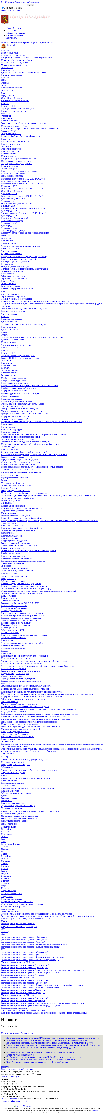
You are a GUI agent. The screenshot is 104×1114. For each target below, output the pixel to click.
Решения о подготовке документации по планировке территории (31, 727)
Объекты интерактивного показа (16, 793)
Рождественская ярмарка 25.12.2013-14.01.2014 (23, 179)
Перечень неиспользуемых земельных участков (23, 561)
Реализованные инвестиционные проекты (20, 671)
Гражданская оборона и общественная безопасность (25, 413)
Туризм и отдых (8, 785)
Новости (49, 42)
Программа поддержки (11, 536)
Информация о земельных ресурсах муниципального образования (31, 697)
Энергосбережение (10, 601)
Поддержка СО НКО (10, 347)
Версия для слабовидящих (27, 2)
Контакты (5, 113)
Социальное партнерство (12, 563)
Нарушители (7, 640)
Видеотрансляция (9, 373)
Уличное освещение (10, 632)
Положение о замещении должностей (18, 259)
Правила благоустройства (13, 739)
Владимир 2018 (8, 206)
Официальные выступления (14, 278)
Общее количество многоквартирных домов (21, 593)
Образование (7, 767)
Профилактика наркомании (14, 378)
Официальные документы (13, 276)
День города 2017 (9, 201)
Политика (95, 1110)
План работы (7, 653)
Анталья (5, 883)
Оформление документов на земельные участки (23, 699)
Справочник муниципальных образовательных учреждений (29, 770)
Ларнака (5, 878)
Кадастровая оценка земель (13, 711)
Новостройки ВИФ (10, 449)
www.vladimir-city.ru (10, 1076)
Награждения (7, 274)
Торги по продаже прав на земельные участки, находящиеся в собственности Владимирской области (48, 916)
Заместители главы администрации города (21, 246)
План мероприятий (10, 151)
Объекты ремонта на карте (13, 581)
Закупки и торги (8, 890)
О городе (5, 83)
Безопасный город (9, 375)
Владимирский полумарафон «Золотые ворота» (23, 208)
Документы (11, 38)
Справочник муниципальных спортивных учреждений (26, 778)
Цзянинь (5, 866)
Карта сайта (16, 1069)
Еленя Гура (6, 856)
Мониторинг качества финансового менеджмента (24, 493)
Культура (5, 757)
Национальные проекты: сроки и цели (19, 926)
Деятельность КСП (10, 329)
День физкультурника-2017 (13, 198)
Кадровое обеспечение (11, 253)
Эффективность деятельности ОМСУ (18, 511)
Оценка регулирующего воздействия (18, 530)
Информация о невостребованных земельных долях (25, 706)
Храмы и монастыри (10, 791)
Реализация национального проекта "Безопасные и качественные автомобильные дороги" (43, 970)
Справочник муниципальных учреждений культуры (25, 760)
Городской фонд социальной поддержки (19, 459)
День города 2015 (9, 186)
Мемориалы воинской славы (14, 65)
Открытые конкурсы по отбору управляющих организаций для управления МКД (38, 591)
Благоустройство (9, 628)
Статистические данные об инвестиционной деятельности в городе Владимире (38, 666)
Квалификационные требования (16, 261)
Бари (3, 839)
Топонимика (7, 741)
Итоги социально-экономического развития (21, 508)
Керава (4, 851)
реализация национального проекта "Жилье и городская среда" (30, 947)
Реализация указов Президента (15, 515)
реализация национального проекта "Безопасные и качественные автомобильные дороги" (42, 985)
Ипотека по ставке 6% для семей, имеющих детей (24, 452)
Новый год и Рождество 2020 (14, 218)
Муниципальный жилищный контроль (19, 620)
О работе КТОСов (9, 131)
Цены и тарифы (8, 596)
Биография (6, 238)
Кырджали (6, 861)
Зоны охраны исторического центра (17, 736)
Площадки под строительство (15, 556)
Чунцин (4, 868)
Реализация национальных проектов (18, 923)
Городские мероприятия (12, 176)
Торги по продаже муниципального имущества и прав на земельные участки (36, 914)
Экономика (6, 503)
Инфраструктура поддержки (14, 541)
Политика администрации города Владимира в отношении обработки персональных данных (44, 1013)
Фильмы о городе (9, 168)
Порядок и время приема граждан (16, 401)
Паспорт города (8, 513)
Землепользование (9, 701)
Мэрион (5, 849)
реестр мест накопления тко (14, 576)
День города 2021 (9, 223)
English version (7, 2)
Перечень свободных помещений (16, 558)
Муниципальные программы (14, 478)
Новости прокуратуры (11, 429)
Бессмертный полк (9, 53)
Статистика (27, 1069)
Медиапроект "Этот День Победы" (17, 62)
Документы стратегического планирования (21, 472)
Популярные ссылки (11, 1033)
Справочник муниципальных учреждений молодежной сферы (30, 811)
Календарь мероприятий (12, 762)
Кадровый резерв (9, 264)
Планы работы (8, 281)
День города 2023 (9, 228)
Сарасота (5, 846)
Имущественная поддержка (14, 548)
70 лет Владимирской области (15, 181)
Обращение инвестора (11, 676)
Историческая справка (11, 88)
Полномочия (7, 241)
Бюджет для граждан (10, 500)
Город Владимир (14, 28)
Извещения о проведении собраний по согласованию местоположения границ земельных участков (47, 694)
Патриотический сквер (11, 75)
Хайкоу (4, 863)
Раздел (19, 8)
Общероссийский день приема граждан (19, 409)
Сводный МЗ (7, 896)
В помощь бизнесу (9, 538)
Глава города (7, 235)
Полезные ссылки (9, 121)
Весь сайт (8, 8)
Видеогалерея (7, 70)
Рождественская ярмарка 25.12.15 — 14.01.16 (22, 188)
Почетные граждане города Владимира (19, 171)
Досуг (4, 796)
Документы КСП (9, 321)
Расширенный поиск (10, 10)
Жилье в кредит (8, 446)
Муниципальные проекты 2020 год (17, 977)
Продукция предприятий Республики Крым (21, 528)
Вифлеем (5, 881)
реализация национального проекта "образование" (24, 952)
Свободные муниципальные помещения (19, 545)
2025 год (5, 929)
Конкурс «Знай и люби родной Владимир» (21, 136)
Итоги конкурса (8, 156)
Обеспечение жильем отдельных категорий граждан (25, 442)
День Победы (12, 45)
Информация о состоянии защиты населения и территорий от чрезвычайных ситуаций (41, 421)
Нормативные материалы (13, 648)
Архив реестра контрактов (13, 906)
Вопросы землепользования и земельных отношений (25, 689)
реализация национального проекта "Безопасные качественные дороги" (34, 944)
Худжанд (5, 888)
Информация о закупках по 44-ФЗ (17, 901)
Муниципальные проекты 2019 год (17, 995)
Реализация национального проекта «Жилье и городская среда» (30, 1005)
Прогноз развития (9, 475)
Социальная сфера (9, 754)
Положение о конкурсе (11, 144)
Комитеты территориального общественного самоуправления (29, 128)
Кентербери (6, 829)
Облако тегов (27, 1033)
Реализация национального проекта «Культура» (23, 1000)
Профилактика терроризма (13, 380)
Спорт (4, 775)
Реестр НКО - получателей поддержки (19, 818)
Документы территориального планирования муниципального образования (36, 719)
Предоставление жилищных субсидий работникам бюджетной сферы (33, 444)
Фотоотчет (6, 116)
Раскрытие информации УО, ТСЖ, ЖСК (20, 603)
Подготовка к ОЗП (10, 574)
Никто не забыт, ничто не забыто (16, 60)
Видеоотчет (6, 118)
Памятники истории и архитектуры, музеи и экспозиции (27, 788)
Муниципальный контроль (13, 637)
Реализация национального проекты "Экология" (23, 990)
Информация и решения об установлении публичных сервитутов (31, 692)
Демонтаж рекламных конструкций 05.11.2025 (22, 643)
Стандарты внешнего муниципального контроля (23, 324)
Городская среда (8, 578)
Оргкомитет (6, 146)
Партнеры (5, 921)
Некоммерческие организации (30, 42)
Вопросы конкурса (9, 154)
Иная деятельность (9, 342)
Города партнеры (9, 824)
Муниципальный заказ (11, 893)
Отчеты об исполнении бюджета (16, 485)
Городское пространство (12, 803)
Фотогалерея (7, 67)
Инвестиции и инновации (13, 506)
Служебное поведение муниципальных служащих (24, 269)
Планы (4, 332)
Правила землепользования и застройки (19, 724)
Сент (3, 841)
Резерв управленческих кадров (15, 266)
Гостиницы (6, 800)
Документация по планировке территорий (20, 729)
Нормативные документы (13, 319)
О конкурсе (6, 139)
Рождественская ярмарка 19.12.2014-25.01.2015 (23, 184)
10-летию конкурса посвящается (16, 161)
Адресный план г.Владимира (14, 734)
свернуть (5, 1067)
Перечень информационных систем (17, 288)
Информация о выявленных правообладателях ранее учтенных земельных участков (40, 714)
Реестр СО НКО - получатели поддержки (20, 358)
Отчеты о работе (8, 283)
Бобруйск (5, 873)
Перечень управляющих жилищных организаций (24, 586)
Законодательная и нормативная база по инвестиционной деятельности (34, 661)
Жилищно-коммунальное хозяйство (17, 571)
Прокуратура (7, 424)
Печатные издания (9, 166)
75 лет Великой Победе (12, 220)
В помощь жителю (9, 598)
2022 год (5, 949)
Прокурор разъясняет (11, 432)
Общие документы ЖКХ (12, 630)
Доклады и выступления (12, 340)
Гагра (3, 886)
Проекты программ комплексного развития (21, 618)
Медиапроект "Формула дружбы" (16, 163)
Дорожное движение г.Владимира (16, 623)
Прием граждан (8, 427)
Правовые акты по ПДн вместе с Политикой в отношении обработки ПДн (35, 301)
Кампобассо (6, 834)
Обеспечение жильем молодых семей (18, 439)
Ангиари (5, 832)
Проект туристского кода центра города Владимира (25, 233)
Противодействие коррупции (14, 383)
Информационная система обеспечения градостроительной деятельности (35, 716)
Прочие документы (10, 327)
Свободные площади (10, 553)
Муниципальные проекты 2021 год (17, 962)
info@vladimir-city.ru (10, 1099)
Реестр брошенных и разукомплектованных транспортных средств (32, 467)
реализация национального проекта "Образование (24, 937)
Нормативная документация (14, 1008)
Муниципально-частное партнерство (18, 678)
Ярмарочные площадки (12, 525)
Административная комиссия (14, 568)
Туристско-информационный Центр (18, 805)
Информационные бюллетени (15, 416)
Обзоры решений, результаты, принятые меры (22, 404)
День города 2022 (9, 225)
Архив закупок (8, 909)
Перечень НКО (8, 106)
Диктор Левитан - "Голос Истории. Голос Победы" (24, 72)
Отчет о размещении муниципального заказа (22, 904)
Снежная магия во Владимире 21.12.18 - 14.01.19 (23, 213)
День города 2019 (9, 215)
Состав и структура (10, 251)
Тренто (4, 836)
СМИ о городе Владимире (13, 230)
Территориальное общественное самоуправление (23, 123)
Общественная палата (11, 133)
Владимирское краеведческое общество (19, 158)
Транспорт (6, 566)
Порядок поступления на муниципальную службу (24, 256)
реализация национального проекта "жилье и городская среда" (30, 959)
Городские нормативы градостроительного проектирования (29, 722)
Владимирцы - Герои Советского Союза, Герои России (26, 58)
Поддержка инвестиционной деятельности (21, 681)
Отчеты (4, 335)
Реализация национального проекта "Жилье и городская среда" (30, 972)
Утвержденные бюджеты (12, 483)
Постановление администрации (16, 141)
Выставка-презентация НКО (14, 111)
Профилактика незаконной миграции (18, 388)
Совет (4, 291)
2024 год (5, 931)
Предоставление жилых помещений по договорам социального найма (33, 434)
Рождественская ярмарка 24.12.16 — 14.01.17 (22, 196)
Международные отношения (14, 821)
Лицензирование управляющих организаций (22, 613)
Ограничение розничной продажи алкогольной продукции (28, 550)
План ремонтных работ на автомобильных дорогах (24, 635)
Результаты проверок (10, 286)
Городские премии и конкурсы (15, 764)
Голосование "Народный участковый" (18, 464)
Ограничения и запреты (12, 271)
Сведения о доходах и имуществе (16, 299)
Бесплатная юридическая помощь (16, 457)
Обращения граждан (15, 33)
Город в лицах (7, 95)
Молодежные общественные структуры (19, 816)
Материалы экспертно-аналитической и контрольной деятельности (32, 337)
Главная (4, 42)
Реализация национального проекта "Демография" (24, 967)
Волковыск (6, 876)
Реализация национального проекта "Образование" (25, 965)
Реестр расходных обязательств (15, 490)
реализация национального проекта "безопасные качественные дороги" (34, 957)
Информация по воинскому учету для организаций (24, 656)
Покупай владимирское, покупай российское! (22, 518)
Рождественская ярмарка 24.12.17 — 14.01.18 (22, 203)
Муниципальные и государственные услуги (21, 411)
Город (12, 42)
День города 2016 (9, 193)
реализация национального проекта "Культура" (23, 942)
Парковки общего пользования (15, 625)
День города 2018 (9, 211)
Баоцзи (4, 871)
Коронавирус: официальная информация (20, 393)
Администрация (8, 243)
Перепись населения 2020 (13, 645)
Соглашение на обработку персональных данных (24, 1010)
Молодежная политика (11, 808)
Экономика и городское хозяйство (17, 469)
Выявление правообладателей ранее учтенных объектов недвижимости (34, 454)
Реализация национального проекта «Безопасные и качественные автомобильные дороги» (43, 1003)
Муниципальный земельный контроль (19, 704)
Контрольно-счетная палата (14, 311)
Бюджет (4, 480)
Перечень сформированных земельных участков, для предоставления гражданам (38, 709)
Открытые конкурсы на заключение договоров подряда (26, 588)
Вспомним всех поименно (13, 55)
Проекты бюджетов (10, 488)
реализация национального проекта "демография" (24, 955)
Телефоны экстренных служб (14, 419)
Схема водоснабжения (11, 610)
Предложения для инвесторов (15, 673)
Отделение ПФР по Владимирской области (21, 462)
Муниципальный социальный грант (18, 108)
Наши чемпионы (9, 780)
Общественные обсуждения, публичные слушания (24, 308)
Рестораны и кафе (9, 798)
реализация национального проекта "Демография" (24, 939)
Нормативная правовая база (14, 126)
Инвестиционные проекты (13, 668)
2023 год (5, 934)
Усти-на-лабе (7, 859)
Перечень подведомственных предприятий (21, 583)
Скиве (4, 854)
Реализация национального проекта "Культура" (23, 975)
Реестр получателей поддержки (15, 543)
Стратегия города (14, 35)
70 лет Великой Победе (12, 98)
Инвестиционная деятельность (15, 658)
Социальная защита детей (13, 772)
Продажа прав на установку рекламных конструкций (25, 919)
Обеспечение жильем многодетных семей (20, 437)
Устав (3, 85)
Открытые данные (9, 370)
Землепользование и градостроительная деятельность (26, 686)
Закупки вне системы (11, 911)
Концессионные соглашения (14, 605)
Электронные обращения (12, 406)
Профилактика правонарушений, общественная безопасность (29, 385)
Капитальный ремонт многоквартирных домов (23, 615)
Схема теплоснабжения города (15, 608)
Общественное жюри (11, 149)
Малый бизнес (13, 30)
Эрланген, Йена (8, 827)
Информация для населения (14, 390)
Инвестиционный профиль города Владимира (22, 664)
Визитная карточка (10, 248)
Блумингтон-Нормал (10, 844)
